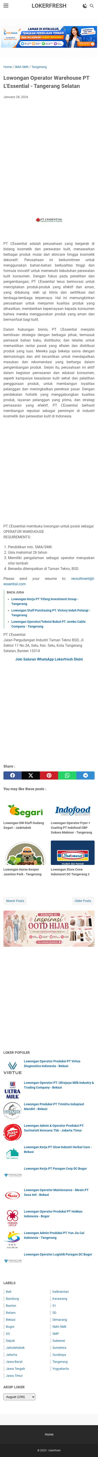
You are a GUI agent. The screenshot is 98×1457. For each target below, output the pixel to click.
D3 (8, 1333)
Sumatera (59, 1347)
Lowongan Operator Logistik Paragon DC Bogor (58, 1254)
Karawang (59, 1298)
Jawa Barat (14, 1361)
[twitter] (31, 775)
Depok (10, 1340)
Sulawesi (58, 1340)
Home (49, 1434)
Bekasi (10, 1319)
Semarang (59, 1319)
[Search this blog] (92, 6)
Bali (8, 1291)
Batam (10, 1312)
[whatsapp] (67, 775)
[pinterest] (49, 775)
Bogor (10, 1326)
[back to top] (88, 1446)
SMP (55, 1333)
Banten (11, 1305)
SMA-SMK (59, 1326)
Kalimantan (60, 1291)
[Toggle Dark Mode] (85, 6)
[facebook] (12, 775)
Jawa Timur (14, 1375)
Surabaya (59, 1354)
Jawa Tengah (15, 1368)
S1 (54, 1305)
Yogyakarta (60, 1368)
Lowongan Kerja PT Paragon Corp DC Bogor (55, 1168)
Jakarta (11, 1354)
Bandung (12, 1298)
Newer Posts (15, 901)
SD (54, 1312)
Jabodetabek (15, 1347)
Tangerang (60, 1361)
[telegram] (85, 775)
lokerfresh (49, 5)
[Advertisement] (49, 153)
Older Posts (83, 901)
